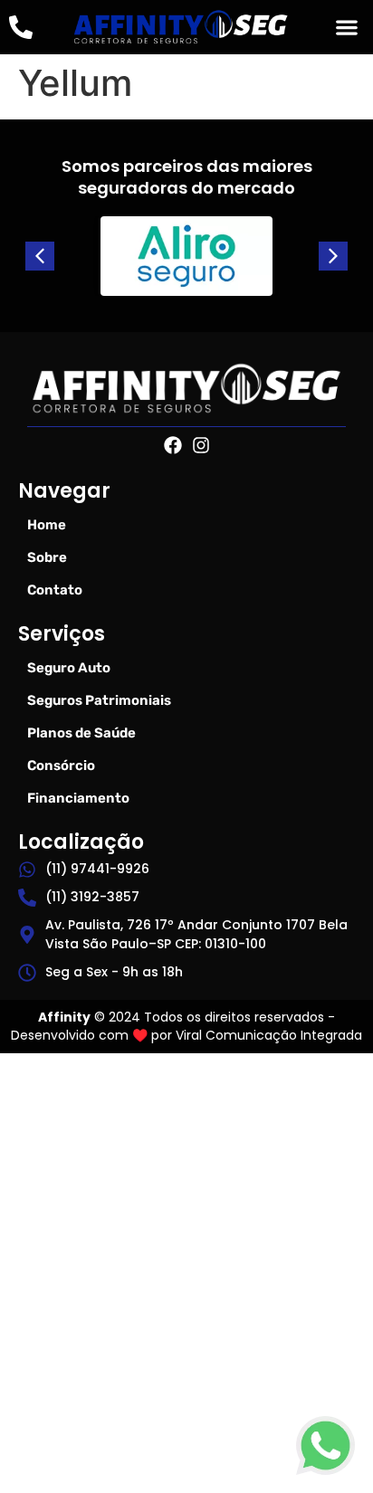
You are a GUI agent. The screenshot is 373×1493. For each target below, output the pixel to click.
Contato (54, 590)
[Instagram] (201, 445)
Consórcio (61, 765)
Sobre (47, 557)
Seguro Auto (68, 668)
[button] (346, 27)
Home (46, 525)
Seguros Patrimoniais (99, 700)
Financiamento (78, 798)
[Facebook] (173, 445)
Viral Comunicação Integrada (269, 1035)
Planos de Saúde (81, 733)
